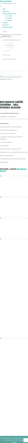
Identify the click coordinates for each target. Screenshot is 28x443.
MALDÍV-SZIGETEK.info (6, 1)
